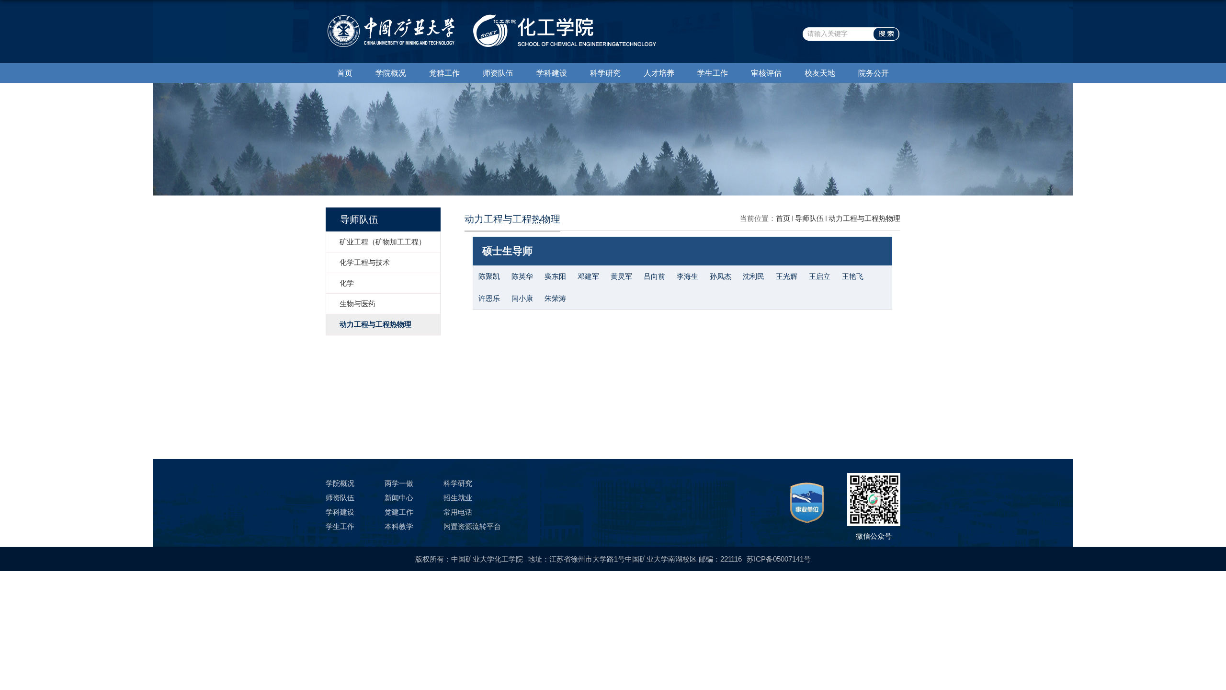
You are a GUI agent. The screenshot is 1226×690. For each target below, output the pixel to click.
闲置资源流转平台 (472, 526)
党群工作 (444, 73)
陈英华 (522, 276)
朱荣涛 (555, 298)
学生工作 (712, 73)
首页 (344, 73)
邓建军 (588, 276)
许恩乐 (489, 298)
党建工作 (399, 512)
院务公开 (873, 73)
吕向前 (654, 276)
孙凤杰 (720, 276)
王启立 (819, 276)
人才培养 (659, 73)
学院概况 (390, 73)
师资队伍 (498, 73)
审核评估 (766, 73)
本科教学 (399, 526)
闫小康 (522, 298)
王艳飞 (852, 276)
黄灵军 (621, 276)
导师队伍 (809, 218)
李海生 (687, 276)
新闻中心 (399, 498)
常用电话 (457, 512)
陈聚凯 (489, 276)
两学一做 (399, 483)
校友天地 (820, 73)
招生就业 (457, 498)
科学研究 (605, 73)
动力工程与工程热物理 (864, 218)
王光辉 (786, 276)
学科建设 (551, 73)
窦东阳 (555, 276)
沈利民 (753, 276)
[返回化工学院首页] (491, 17)
